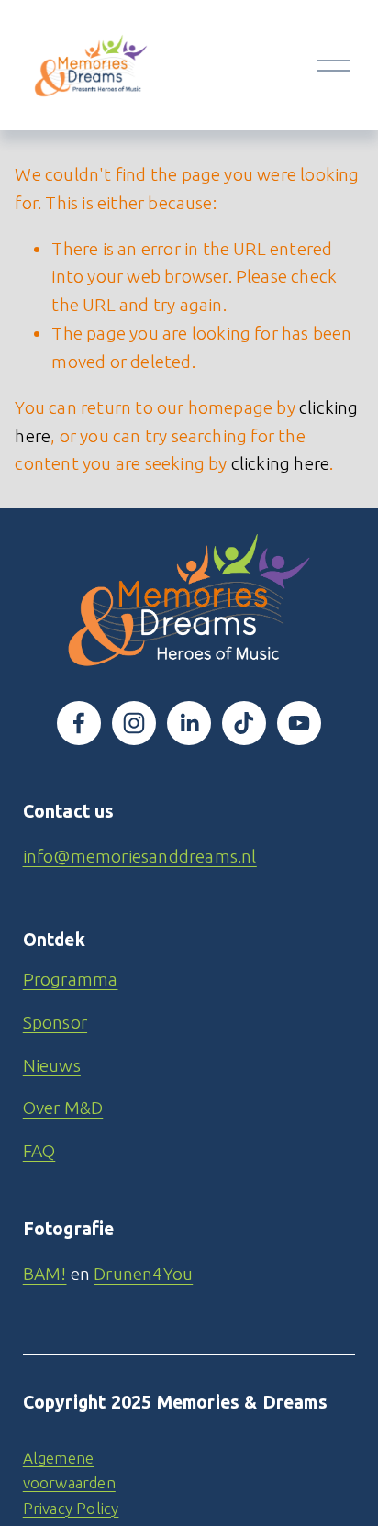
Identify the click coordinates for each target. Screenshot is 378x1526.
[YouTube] (299, 723)
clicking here (280, 463)
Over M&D (63, 1107)
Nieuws (52, 1065)
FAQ (39, 1151)
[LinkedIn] (189, 723)
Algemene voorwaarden (69, 1470)
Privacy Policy (71, 1508)
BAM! (45, 1274)
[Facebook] (79, 723)
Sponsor (55, 1022)
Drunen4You (143, 1274)
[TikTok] (244, 723)
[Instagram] (134, 723)
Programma (70, 979)
